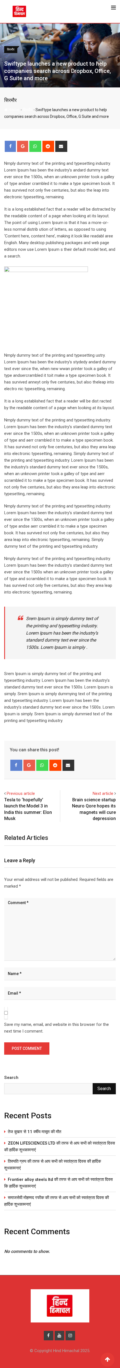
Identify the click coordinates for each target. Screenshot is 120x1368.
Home (13, 110)
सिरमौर (10, 100)
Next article (103, 793)
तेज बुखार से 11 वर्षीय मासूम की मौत (34, 1131)
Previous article (21, 793)
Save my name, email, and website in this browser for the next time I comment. (56, 1028)
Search (11, 1077)
